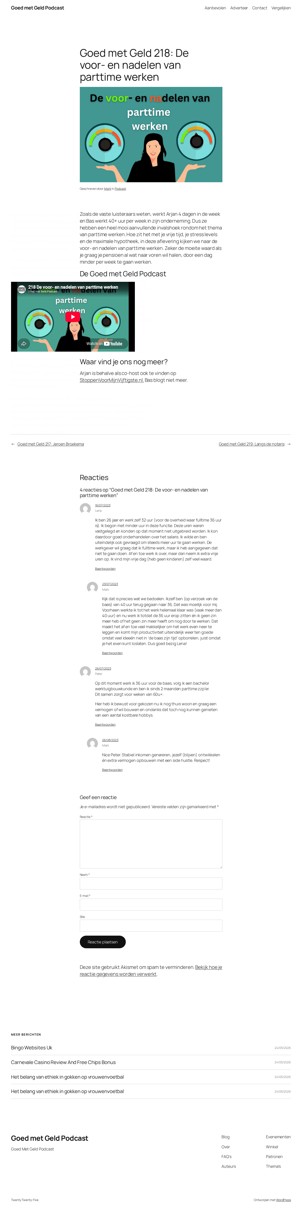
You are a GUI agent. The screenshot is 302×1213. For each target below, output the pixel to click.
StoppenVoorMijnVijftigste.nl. (112, 380)
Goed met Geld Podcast (37, 7)
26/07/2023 (103, 668)
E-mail (85, 896)
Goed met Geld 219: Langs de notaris (252, 444)
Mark (107, 188)
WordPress (283, 1200)
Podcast (120, 188)
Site (82, 917)
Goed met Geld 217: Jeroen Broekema (50, 444)
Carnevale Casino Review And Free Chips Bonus (63, 1062)
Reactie (86, 817)
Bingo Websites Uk (31, 1047)
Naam (85, 874)
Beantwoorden (105, 568)
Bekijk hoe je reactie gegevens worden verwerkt (151, 970)
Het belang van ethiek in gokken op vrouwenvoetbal (67, 1077)
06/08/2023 (110, 740)
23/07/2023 (110, 584)
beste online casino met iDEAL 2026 (50, 235)
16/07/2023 (103, 505)
